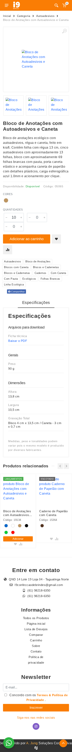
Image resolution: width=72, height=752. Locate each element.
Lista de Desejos (36, 629)
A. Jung (32, 743)
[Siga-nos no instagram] (36, 726)
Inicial (7, 15)
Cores (8, 194)
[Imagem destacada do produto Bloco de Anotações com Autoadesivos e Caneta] (36, 59)
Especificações (36, 302)
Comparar (36, 634)
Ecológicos (29, 278)
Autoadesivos (45, 15)
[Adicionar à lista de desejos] (56, 239)
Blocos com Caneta (16, 267)
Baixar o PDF (17, 340)
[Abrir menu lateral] (6, 5)
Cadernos (40, 273)
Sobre (36, 646)
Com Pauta (11, 278)
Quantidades (13, 209)
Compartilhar (18, 291)
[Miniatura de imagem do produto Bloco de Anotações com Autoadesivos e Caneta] (13, 105)
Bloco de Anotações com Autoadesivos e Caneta (17, 513)
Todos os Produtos (36, 618)
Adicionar (18, 538)
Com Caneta (58, 273)
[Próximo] (66, 466)
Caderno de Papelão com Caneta (53, 513)
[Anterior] (60, 466)
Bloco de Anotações (37, 261)
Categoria (23, 15)
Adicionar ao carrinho (27, 239)
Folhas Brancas (50, 278)
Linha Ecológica (14, 284)
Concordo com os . (38, 697)
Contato (36, 651)
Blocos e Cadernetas (46, 267)
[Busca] (56, 5)
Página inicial (36, 623)
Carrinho (36, 640)
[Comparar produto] (7, 249)
